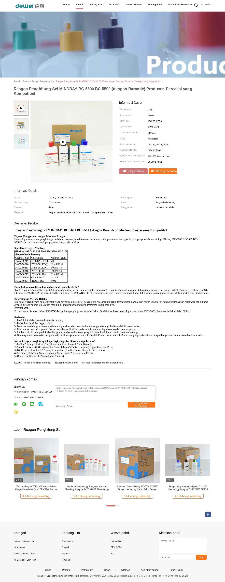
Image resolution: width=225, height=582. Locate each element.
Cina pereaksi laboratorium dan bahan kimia (58, 576)
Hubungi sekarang (166, 171)
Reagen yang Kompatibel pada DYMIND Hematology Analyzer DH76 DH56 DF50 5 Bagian (188, 488)
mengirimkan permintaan (141, 405)
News (107, 570)
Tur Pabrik (114, 4)
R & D (113, 553)
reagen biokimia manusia (37, 362)
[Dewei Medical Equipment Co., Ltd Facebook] (208, 514)
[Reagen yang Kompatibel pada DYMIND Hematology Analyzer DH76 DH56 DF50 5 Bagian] (187, 460)
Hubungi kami (155, 4)
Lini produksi (117, 541)
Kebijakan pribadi (150, 570)
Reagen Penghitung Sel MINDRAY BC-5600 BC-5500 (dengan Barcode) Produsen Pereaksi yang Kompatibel (108, 81)
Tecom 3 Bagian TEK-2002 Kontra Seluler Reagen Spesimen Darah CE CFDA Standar (36, 488)
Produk (79, 4)
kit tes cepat (20, 547)
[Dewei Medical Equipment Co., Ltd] (30, 5)
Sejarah (65, 547)
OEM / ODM (116, 547)
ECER (185, 576)
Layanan (66, 553)
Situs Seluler (176, 570)
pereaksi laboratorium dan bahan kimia (102, 362)
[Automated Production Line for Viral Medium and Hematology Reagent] (71, 182)
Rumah (66, 4)
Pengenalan (67, 541)
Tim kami (66, 560)
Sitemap (125, 570)
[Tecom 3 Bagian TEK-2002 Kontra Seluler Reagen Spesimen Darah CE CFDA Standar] (36, 460)
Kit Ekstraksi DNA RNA (25, 560)
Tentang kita (87, 570)
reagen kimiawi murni (66, 362)
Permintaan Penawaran (180, 4)
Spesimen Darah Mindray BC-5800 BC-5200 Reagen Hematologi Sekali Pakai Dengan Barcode (137, 488)
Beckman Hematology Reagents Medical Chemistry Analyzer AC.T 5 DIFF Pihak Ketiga (87, 488)
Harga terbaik (135, 171)
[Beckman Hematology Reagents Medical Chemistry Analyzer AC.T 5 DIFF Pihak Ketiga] (86, 460)
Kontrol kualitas (134, 4)
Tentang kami (96, 4)
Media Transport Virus (24, 553)
